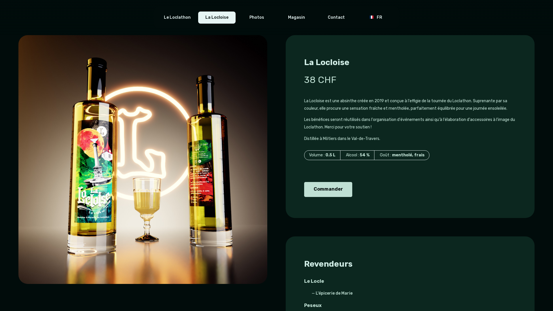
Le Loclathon (177, 17)
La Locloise (216, 17)
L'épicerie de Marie (334, 293)
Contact (336, 17)
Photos (256, 17)
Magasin (296, 17)
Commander (328, 189)
